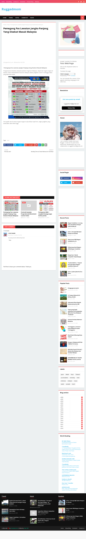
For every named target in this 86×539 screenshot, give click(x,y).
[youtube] (77, 182)
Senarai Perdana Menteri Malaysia (75, 320)
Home (3, 1)
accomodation (64, 377)
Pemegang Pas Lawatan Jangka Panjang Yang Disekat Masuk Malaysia (10, 213)
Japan (62, 374)
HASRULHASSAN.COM (68, 459)
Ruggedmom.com (9, 62)
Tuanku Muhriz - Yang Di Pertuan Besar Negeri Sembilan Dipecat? (75, 264)
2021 (71, 407)
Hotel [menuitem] (17, 17)
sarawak (68, 384)
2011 (71, 426)
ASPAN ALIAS (66, 487)
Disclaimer (22, 1)
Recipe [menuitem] (32, 17)
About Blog (9, 1)
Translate (72, 75)
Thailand (78, 374)
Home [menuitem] (4, 17)
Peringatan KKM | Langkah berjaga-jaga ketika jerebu (45, 213)
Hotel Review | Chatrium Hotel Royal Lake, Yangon (46, 519)
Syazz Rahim (11, 233)
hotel (78, 377)
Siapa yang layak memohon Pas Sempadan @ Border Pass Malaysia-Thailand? (75, 312)
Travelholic (65, 446)
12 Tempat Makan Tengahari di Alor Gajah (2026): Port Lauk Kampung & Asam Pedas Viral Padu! (71, 449)
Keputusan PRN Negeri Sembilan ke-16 (74, 240)
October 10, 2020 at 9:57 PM (15, 235)
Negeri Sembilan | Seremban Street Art (17, 518)
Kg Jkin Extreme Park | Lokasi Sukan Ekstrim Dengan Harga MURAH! (17, 502)
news (8, 24)
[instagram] (83, 1)
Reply (10, 240)
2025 (71, 399)
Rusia (72, 374)
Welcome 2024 (66, 476)
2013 (71, 422)
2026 (71, 397)
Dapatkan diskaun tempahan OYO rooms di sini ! (46, 512)
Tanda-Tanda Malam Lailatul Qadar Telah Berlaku (71, 460)
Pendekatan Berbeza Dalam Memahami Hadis (69, 443)
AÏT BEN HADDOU (66, 480)
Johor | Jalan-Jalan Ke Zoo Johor (75, 272)
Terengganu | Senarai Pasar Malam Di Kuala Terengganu (74, 328)
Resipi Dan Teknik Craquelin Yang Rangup (74, 255)
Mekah (67, 374)
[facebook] (78, 1)
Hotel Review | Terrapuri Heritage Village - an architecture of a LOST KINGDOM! (45, 503)
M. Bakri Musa (66, 441)
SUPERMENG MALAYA (68, 475)
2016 (71, 416)
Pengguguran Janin (73, 288)
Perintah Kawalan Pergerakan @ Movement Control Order (28, 213)
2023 (71, 403)
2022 (71, 405)
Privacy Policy (30, 1)
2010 (71, 428)
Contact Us (16, 1)
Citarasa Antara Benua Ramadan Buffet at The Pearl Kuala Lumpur (70, 466)
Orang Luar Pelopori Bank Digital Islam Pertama (70, 471)
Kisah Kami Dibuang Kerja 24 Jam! (75, 336)
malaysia (70, 381)
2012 (71, 424)
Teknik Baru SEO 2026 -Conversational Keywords (68, 455)
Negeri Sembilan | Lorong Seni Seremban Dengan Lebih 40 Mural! (75, 224)
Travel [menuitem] (11, 17)
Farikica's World (66, 479)
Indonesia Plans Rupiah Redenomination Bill (74, 303)
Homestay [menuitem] (25, 17)
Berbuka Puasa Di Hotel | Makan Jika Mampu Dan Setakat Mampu (75, 351)
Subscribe (71, 108)
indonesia (63, 381)
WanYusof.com (66, 453)
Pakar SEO (26, 528)
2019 (71, 411)
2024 (71, 401)
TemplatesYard (14, 528)
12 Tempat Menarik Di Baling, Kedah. (74, 296)
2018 (71, 413)
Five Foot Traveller (67, 483)
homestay (72, 377)
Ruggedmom (11, 9)
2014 (71, 420)
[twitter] (81, 1)
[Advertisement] (28, 48)
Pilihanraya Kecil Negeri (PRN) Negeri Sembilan (74, 248)
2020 (71, 409)
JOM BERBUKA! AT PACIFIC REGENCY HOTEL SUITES (75, 358)
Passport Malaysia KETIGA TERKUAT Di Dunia (75, 343)
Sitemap (37, 1)
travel (73, 384)
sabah (62, 384)
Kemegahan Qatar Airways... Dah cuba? (17, 510)
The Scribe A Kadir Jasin (69, 470)
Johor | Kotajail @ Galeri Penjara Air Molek (74, 232)
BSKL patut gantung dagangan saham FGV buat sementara (70, 489)
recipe (75, 381)
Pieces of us (65, 484)
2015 (71, 418)
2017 (71, 415)
